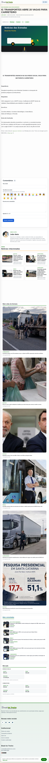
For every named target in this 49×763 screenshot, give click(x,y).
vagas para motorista (17, 130)
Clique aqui (10, 133)
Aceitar (44, 759)
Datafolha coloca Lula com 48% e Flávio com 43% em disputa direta (17, 455)
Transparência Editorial (6, 733)
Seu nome (5, 183)
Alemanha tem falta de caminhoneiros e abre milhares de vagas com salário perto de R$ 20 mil (23, 557)
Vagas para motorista (14, 7)
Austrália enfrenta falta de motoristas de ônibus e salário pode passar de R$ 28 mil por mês (22, 506)
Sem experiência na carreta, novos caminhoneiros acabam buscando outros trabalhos (41, 258)
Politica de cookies (5, 731)
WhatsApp (12, 22)
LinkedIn (27, 22)
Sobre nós (3, 735)
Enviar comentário (8, 220)
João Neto (14, 234)
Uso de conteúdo (5, 737)
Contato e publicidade (6, 740)
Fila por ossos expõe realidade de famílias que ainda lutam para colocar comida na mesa (22, 404)
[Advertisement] (24, 63)
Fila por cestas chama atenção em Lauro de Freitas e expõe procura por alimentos (18, 258)
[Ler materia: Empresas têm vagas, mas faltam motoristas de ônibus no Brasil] (7, 273)
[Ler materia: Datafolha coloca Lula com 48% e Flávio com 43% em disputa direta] (24, 431)
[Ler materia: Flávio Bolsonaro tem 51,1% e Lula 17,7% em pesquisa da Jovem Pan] (24, 584)
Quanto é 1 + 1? (6, 213)
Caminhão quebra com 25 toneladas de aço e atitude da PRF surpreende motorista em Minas (23, 353)
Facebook (18, 22)
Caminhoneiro (40, 267)
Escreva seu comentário (9, 201)
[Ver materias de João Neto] (6, 236)
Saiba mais (5, 760)
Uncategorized (4, 7)
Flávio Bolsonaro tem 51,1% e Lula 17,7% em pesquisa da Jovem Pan (18, 608)
